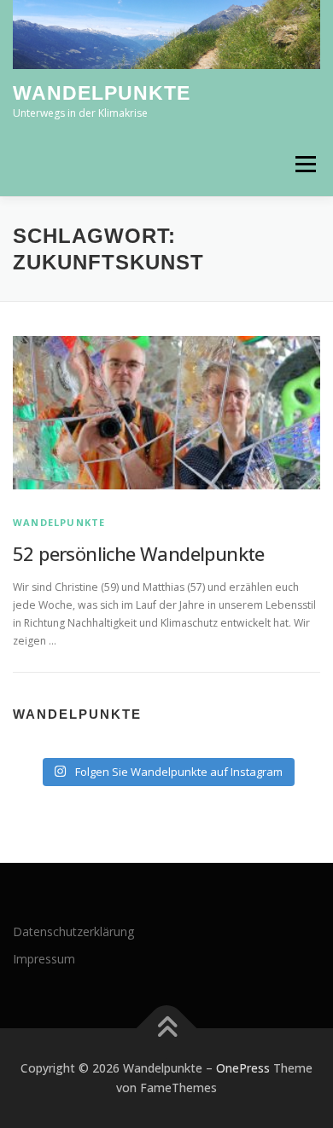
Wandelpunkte (101, 94)
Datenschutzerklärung (73, 931)
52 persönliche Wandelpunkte (139, 553)
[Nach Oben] (167, 1028)
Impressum (44, 959)
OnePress (243, 1068)
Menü (304, 164)
